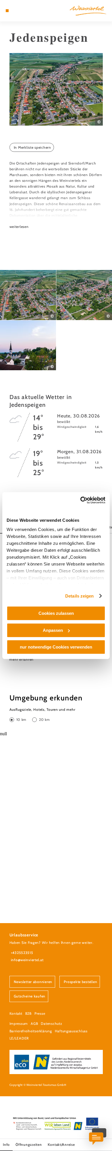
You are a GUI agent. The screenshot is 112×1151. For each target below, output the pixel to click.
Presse (39, 1013)
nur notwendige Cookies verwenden (56, 647)
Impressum (18, 1023)
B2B (28, 1013)
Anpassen (53, 630)
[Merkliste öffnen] (20, 10)
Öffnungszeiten (29, 1144)
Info (6, 1144)
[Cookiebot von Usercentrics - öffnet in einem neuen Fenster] (80, 500)
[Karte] (15, 10)
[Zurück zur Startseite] (88, 11)
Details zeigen (79, 596)
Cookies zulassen (56, 613)
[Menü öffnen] (7, 10)
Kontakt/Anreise (61, 1144)
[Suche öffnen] (24, 10)
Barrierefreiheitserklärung (30, 1031)
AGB (34, 1023)
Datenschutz (51, 1023)
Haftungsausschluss (71, 1031)
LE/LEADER (19, 1038)
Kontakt (15, 1013)
